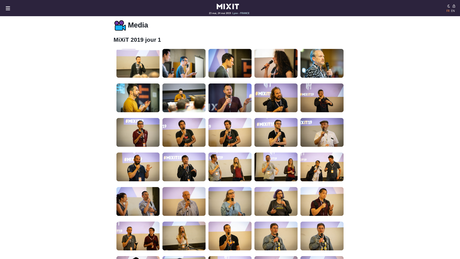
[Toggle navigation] (8, 8)
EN (453, 11)
